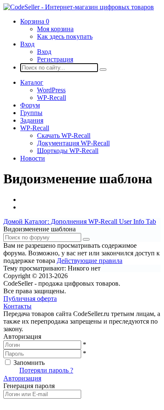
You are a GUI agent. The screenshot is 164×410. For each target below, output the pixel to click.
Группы (31, 112)
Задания (31, 120)
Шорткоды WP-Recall (67, 150)
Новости (32, 158)
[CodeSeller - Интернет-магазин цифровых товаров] (78, 7)
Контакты (17, 306)
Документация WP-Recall (73, 143)
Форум (30, 105)
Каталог (31, 82)
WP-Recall (51, 97)
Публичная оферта (30, 298)
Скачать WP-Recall (63, 135)
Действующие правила (89, 260)
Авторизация (22, 378)
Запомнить (29, 362)
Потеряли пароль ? (46, 370)
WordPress (51, 90)
